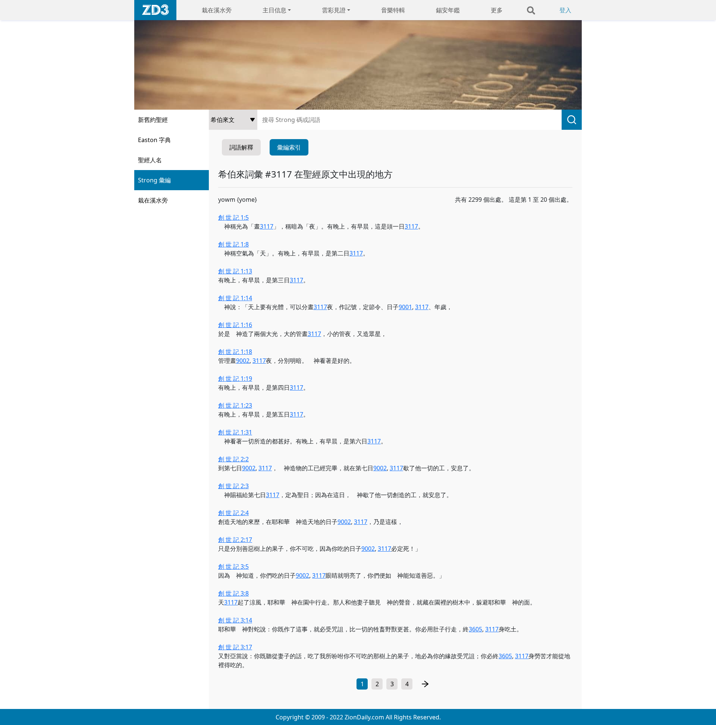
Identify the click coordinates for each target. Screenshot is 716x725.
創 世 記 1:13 (235, 271)
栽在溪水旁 (217, 10)
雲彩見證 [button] (334, 10)
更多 (497, 10)
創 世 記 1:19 (235, 378)
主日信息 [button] (274, 10)
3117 (266, 226)
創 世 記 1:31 (235, 432)
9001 (405, 307)
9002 (242, 361)
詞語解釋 (241, 147)
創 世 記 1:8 (233, 244)
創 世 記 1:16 (235, 325)
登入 (565, 10)
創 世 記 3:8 (233, 593)
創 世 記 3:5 (233, 566)
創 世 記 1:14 (235, 298)
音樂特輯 (393, 10)
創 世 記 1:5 (233, 217)
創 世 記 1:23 (235, 405)
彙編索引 (289, 147)
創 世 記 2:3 (233, 486)
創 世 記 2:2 (233, 459)
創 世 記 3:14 (235, 620)
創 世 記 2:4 (233, 513)
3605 (475, 629)
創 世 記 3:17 (235, 647)
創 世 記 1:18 (235, 352)
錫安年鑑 (448, 10)
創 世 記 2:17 (235, 540)
